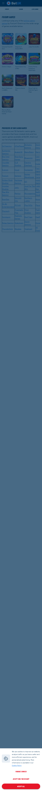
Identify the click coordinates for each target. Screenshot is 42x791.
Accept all (21, 786)
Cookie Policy (16, 765)
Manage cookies (21, 771)
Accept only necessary (21, 779)
